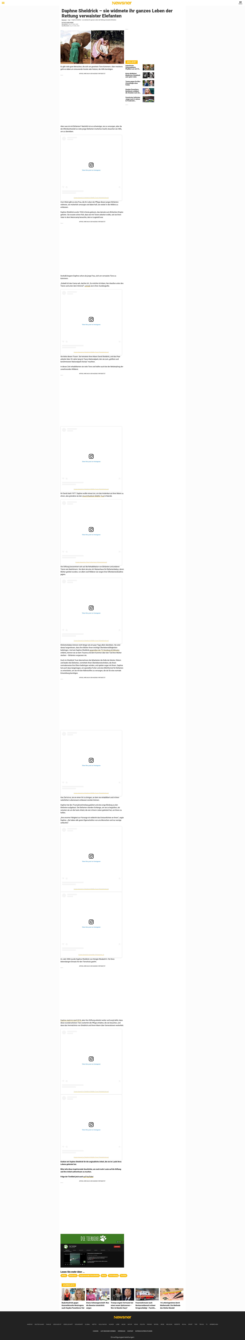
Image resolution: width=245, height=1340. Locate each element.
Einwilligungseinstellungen (122, 1337)
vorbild (123, 1276)
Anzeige (29, 1324)
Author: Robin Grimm (67, 22)
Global (87, 1324)
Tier (69, 20)
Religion (169, 1324)
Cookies (95, 1331)
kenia (104, 1276)
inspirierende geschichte (89, 1276)
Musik (123, 1324)
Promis (149, 1324)
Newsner (64, 20)
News (136, 1324)
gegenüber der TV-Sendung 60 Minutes (104, 650)
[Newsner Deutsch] (121, 3)
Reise (162, 1324)
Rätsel (156, 1324)
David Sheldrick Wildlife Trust (93, 496)
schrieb (87, 286)
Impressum (121, 1331)
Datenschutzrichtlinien (143, 1331)
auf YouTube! (88, 1177)
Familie (48, 1324)
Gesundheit (79, 1324)
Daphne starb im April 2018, (71, 1020)
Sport (190, 1324)
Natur (130, 1324)
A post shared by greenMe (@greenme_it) (91, 954)
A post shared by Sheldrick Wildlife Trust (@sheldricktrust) (91, 197)
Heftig (94, 1324)
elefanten (73, 1276)
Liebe (117, 1324)
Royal (184, 1324)
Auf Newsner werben (108, 1331)
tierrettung (113, 1276)
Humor (111, 1324)
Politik (142, 1324)
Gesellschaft (68, 1324)
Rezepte (177, 1324)
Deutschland (39, 1324)
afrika (64, 1276)
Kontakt (130, 1331)
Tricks (201, 1324)
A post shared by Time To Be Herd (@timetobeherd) (91, 562)
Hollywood (103, 1324)
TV (206, 1324)
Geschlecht (57, 1324)
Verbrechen (214, 1324)
